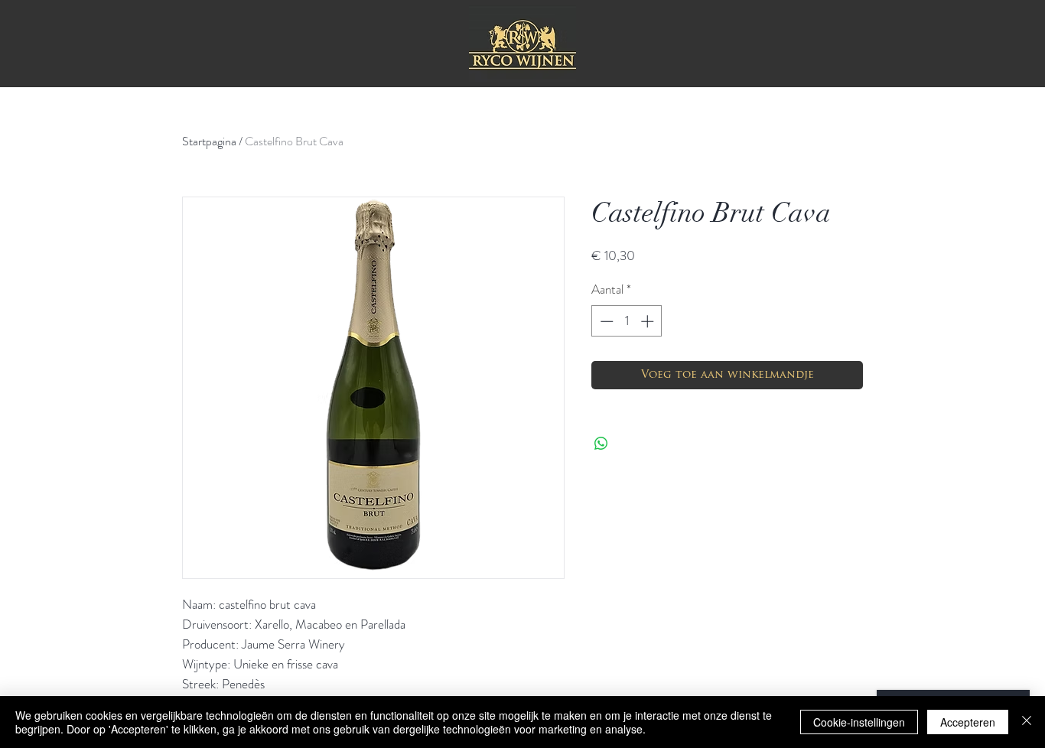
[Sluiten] (1026, 722)
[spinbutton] (627, 321)
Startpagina (209, 141)
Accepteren (967, 722)
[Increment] (648, 321)
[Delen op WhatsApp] (601, 443)
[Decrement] (605, 321)
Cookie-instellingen (859, 722)
